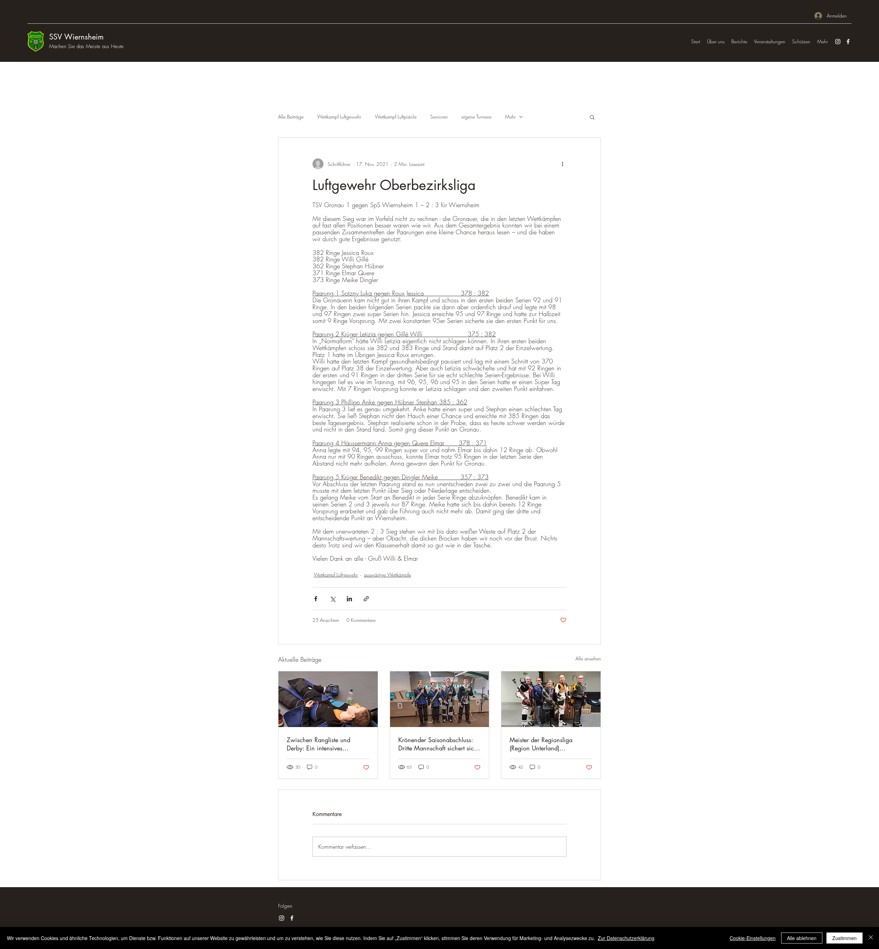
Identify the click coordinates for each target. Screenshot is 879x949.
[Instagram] (837, 41)
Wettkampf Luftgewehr (339, 116)
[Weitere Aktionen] (562, 164)
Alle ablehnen (802, 938)
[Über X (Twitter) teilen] (332, 598)
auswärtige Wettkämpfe (387, 574)
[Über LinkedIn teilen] (349, 598)
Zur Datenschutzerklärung (626, 938)
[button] (592, 117)
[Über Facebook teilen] (315, 598)
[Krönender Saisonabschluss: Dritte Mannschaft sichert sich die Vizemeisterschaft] (439, 699)
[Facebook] (848, 41)
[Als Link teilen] (366, 598)
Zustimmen (844, 938)
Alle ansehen (588, 658)
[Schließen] (871, 938)
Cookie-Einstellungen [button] (753, 938)
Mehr (510, 116)
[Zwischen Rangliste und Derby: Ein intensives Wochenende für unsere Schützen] (328, 699)
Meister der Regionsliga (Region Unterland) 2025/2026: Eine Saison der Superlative (549, 744)
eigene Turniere (476, 116)
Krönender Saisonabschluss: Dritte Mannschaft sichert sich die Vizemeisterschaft (437, 744)
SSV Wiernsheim (76, 37)
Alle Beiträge (291, 116)
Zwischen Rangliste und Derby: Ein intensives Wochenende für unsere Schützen (319, 744)
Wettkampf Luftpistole (395, 116)
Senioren (439, 116)
